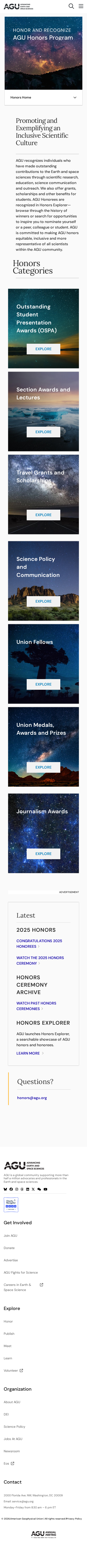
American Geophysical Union (26, 1518)
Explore (43, 349)
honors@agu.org (32, 1097)
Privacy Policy (74, 1518)
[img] (75, 97)
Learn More (28, 1053)
